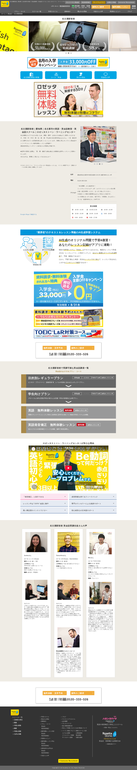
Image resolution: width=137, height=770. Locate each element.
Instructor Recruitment (126, 2)
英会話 (10, 14)
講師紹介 (67, 11)
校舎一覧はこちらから (110, 727)
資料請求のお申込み (47, 748)
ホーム (3, 14)
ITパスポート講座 (67, 737)
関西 (15, 728)
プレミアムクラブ (99, 2)
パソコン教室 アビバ (68, 730)
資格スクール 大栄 (81, 730)
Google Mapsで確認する (28, 214)
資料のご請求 (98, 7)
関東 (15, 722)
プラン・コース (19, 11)
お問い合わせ (55, 6)
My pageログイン (65, 6)
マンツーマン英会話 (72, 2)
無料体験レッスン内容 (47, 731)
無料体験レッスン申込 (47, 741)
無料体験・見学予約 (53, 348)
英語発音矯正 (86, 2)
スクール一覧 (36, 11)
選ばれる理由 (82, 11)
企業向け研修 (111, 2)
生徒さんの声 (98, 11)
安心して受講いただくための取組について (74, 728)
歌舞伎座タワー (111, 744)
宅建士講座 (79, 737)
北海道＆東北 (18, 720)
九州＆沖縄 (17, 734)
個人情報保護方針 (67, 726)
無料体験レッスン (120, 7)
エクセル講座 (66, 733)
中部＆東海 (17, 725)
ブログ (130, 11)
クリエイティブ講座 (68, 735)
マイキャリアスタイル (68, 719)
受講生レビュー (115, 11)
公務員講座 (79, 733)
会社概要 (64, 721)
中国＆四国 (17, 731)
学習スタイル (53, 11)
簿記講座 (78, 735)
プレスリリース (66, 723)
